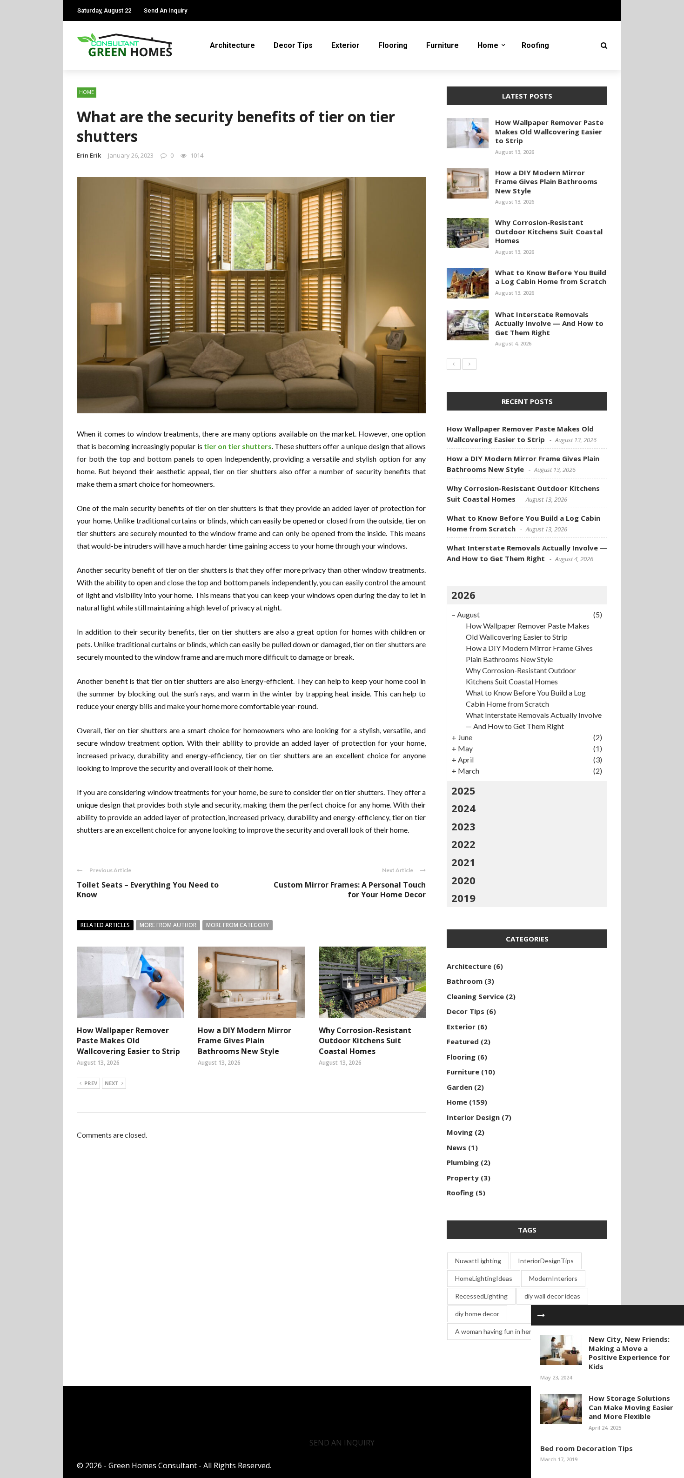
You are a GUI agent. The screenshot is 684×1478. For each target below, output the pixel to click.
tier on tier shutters (238, 446)
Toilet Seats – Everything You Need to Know (148, 890)
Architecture (232, 45)
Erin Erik (89, 155)
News (456, 1147)
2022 (463, 844)
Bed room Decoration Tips (586, 1448)
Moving (460, 1132)
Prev (90, 1083)
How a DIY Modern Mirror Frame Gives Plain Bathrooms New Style (244, 1040)
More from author (168, 925)
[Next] (469, 364)
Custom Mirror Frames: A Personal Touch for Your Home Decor (350, 890)
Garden (459, 1087)
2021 (463, 862)
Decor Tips (293, 45)
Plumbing (463, 1162)
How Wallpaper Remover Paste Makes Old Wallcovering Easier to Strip (128, 1040)
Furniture (442, 45)
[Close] (541, 1315)
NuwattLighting (478, 1261)
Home (487, 45)
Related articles (105, 925)
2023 (463, 826)
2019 (463, 898)
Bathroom (465, 981)
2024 (463, 808)
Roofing (535, 45)
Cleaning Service (475, 996)
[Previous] (454, 364)
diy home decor (477, 1314)
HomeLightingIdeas (483, 1278)
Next (112, 1083)
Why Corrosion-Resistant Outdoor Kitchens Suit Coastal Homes (365, 1040)
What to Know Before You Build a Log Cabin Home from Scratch (550, 277)
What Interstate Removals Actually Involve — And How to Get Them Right (549, 323)
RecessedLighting (481, 1296)
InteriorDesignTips (546, 1261)
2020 (463, 880)
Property (463, 1177)
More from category (237, 925)
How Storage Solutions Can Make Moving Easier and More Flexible (631, 1407)
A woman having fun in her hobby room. (512, 1331)
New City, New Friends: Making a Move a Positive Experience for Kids (629, 1352)
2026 (463, 595)
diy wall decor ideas (552, 1296)
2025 (463, 790)
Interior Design (473, 1117)
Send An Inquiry (165, 10)
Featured (463, 1041)
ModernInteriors (553, 1278)
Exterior (345, 45)
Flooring (393, 45)
